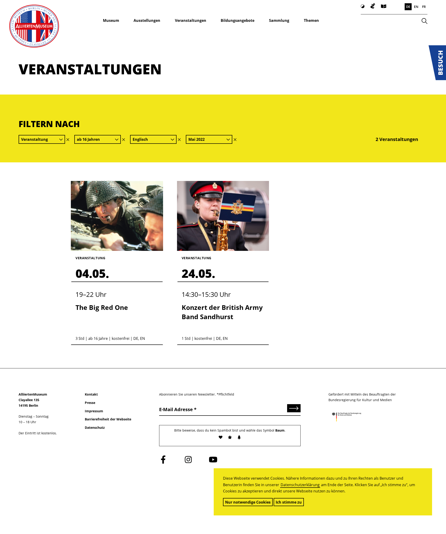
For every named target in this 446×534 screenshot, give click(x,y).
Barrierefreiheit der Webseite (108, 419)
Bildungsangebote (237, 20)
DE (408, 6)
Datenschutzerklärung (300, 484)
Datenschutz (95, 427)
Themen (311, 20)
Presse (90, 402)
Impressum (94, 411)
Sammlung (279, 20)
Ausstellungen (147, 20)
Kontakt (91, 394)
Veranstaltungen (190, 20)
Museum (111, 20)
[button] (437, 62)
